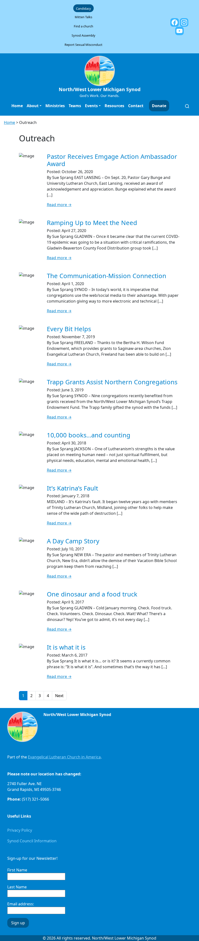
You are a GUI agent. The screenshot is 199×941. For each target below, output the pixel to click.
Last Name (17, 887)
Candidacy (83, 8)
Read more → (59, 204)
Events (91, 105)
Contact (135, 105)
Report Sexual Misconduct (83, 44)
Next (59, 695)
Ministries (55, 105)
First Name (17, 870)
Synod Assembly (83, 35)
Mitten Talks (83, 17)
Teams (75, 105)
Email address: (20, 904)
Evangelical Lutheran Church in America (64, 757)
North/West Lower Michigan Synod (100, 89)
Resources (114, 105)
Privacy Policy (19, 830)
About (33, 105)
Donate (159, 105)
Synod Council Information (32, 841)
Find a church (83, 26)
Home (17, 105)
